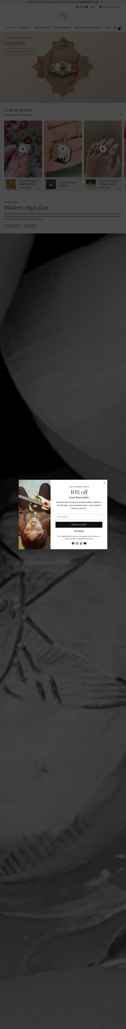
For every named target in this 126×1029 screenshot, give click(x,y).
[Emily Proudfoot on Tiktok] (80, 544)
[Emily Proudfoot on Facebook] (73, 544)
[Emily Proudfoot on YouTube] (84, 544)
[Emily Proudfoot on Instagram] (77, 544)
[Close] (104, 483)
